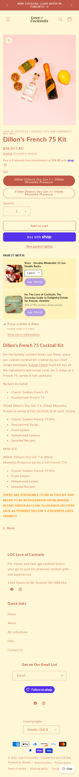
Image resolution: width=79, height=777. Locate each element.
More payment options (39, 246)
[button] (8, 19)
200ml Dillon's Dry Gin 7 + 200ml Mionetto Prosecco (39, 181)
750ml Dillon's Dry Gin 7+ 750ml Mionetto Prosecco (39, 193)
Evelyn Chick (38, 365)
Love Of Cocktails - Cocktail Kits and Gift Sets (44, 758)
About (12, 623)
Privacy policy (63, 763)
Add (35, 282)
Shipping (7, 153)
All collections (17, 632)
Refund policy (43, 763)
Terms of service (17, 768)
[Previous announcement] (7, 5)
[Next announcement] (71, 5)
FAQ (11, 641)
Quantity (8, 203)
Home (12, 614)
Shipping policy (39, 768)
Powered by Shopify (19, 762)
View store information (23, 334)
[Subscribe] (61, 675)
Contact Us (15, 650)
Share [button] (11, 528)
